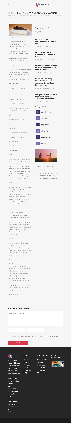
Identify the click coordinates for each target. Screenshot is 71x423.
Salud (43, 144)
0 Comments (58, 15)
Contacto (27, 365)
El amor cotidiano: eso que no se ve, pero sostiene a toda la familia (46, 67)
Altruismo (45, 131)
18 (12, 18)
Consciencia (45, 137)
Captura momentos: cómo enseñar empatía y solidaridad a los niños (46, 96)
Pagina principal (26, 361)
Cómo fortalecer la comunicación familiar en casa (45, 54)
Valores (44, 118)
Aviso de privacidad (27, 369)
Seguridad (45, 125)
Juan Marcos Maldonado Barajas (43, 15)
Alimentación (27, 15)
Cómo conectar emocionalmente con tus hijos (45, 41)
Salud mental (46, 112)
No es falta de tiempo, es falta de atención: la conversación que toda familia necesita (45, 82)
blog (25, 373)
